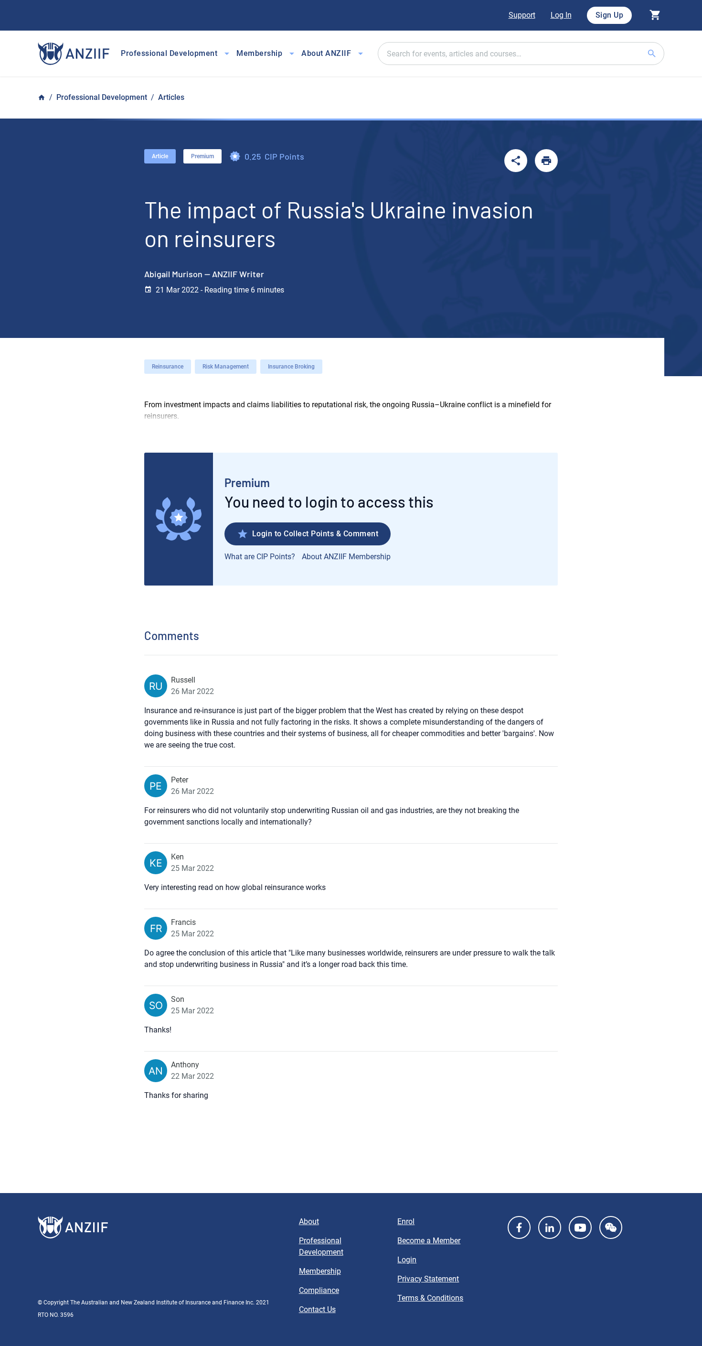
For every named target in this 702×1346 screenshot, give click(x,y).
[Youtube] (580, 1227)
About (309, 1221)
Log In (561, 15)
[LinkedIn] (549, 1227)
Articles (171, 97)
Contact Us (317, 1309)
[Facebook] (519, 1227)
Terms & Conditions (430, 1298)
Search (663, 53)
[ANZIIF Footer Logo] (162, 1227)
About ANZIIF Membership (346, 556)
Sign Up (610, 15)
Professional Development (101, 97)
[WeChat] (610, 1227)
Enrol (406, 1221)
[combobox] (521, 53)
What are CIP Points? (259, 556)
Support (522, 15)
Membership (320, 1271)
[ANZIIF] (73, 53)
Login (406, 1259)
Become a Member (428, 1240)
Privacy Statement (428, 1278)
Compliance (319, 1290)
